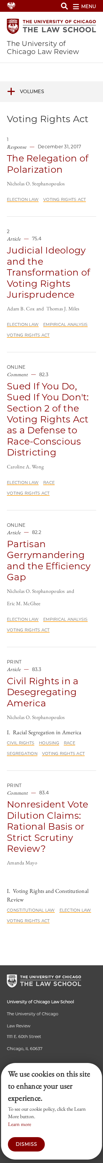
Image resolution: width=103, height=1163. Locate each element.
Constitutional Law (31, 910)
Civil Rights (20, 742)
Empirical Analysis (65, 324)
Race (49, 482)
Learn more (19, 1124)
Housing (49, 742)
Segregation (22, 753)
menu (88, 6)
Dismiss (26, 1144)
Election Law (23, 199)
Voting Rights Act (64, 199)
